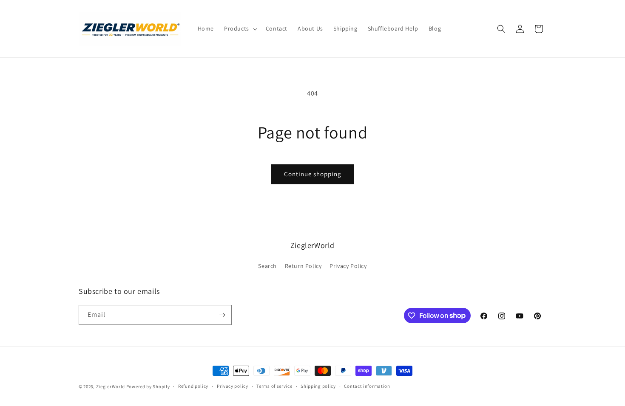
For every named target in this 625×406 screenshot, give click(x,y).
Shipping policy (318, 386)
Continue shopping (312, 174)
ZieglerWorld (110, 386)
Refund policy (193, 386)
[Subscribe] (222, 315)
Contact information (367, 386)
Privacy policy (232, 386)
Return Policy (303, 266)
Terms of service (274, 386)
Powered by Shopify (148, 386)
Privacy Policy (348, 266)
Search (267, 266)
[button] (240, 28)
